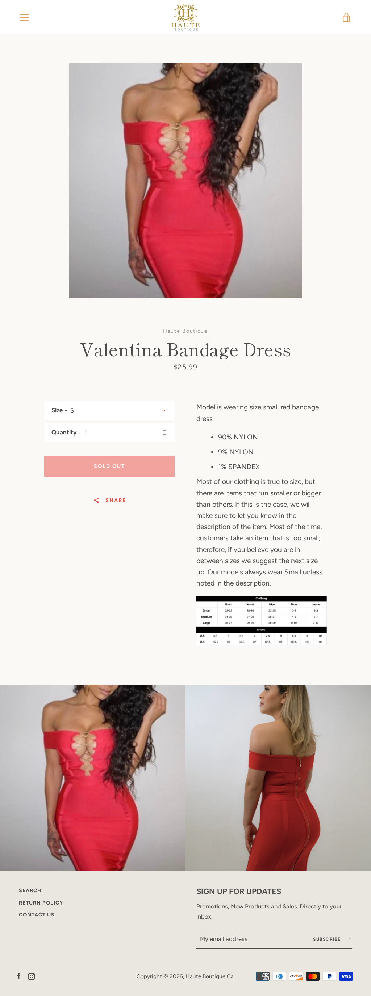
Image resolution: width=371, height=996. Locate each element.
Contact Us (37, 914)
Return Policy (41, 902)
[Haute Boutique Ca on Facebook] (18, 976)
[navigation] (24, 17)
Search (30, 890)
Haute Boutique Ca (210, 976)
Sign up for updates (238, 891)
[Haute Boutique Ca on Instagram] (31, 976)
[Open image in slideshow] (185, 180)
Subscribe (327, 939)
